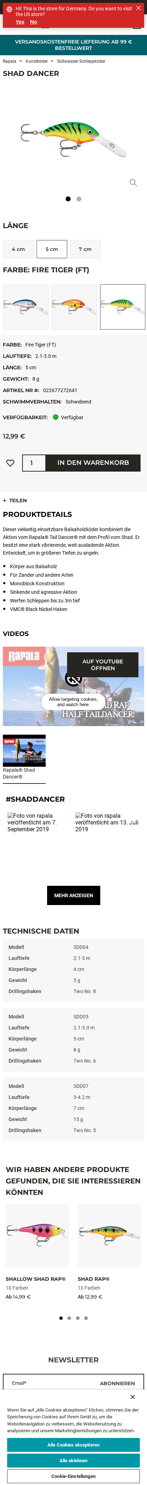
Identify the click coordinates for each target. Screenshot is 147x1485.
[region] (73, 1437)
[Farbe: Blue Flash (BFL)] (26, 307)
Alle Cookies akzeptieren (73, 1445)
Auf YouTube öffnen (102, 665)
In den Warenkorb (93, 463)
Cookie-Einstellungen (73, 1476)
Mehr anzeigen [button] (73, 895)
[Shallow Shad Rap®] (37, 1235)
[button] (73, 702)
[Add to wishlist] (10, 463)
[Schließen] (133, 1397)
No (33, 22)
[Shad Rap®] (109, 1235)
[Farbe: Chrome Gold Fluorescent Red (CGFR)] (74, 307)
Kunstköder (36, 61)
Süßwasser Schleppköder (80, 61)
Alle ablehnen (74, 1460)
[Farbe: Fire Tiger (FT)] (123, 307)
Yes (20, 22)
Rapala (9, 61)
